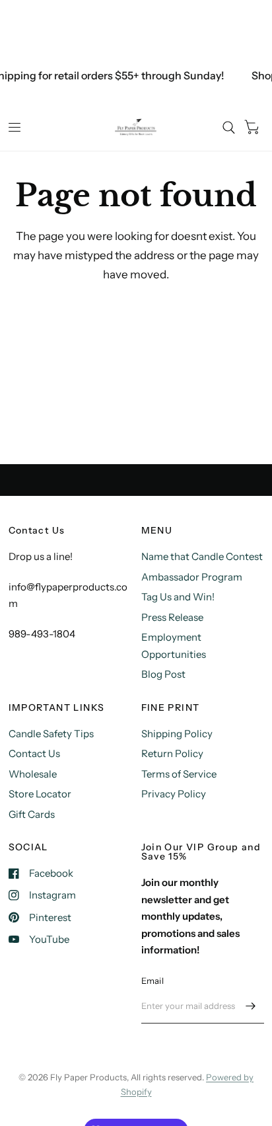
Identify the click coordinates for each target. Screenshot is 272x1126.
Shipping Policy (177, 733)
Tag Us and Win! (178, 596)
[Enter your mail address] (251, 1006)
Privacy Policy (173, 793)
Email (152, 980)
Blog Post (163, 674)
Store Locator (40, 793)
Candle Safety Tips (51, 733)
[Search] (229, 127)
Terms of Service (179, 774)
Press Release (172, 617)
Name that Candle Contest (202, 556)
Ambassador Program (191, 577)
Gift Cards (32, 814)
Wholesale (33, 774)
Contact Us (34, 753)
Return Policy (172, 753)
